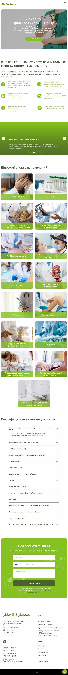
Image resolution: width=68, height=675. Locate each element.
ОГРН (48, 625)
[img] (17, 186)
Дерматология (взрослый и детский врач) (51, 374)
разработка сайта (44, 661)
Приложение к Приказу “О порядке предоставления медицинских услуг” (50, 630)
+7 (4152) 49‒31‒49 (9, 651)
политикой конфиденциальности (39, 591)
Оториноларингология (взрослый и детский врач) (51, 256)
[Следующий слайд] (64, 138)
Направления (43, 652)
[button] (33, 39)
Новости (41, 649)
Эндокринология (17, 197)
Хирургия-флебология (51, 315)
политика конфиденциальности (13, 661)
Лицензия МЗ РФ (44, 621)
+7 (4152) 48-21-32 (9, 653)
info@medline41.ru (9, 648)
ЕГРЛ (52, 625)
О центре (41, 646)
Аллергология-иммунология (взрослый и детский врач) (17, 374)
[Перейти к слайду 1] (33, 152)
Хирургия (51, 345)
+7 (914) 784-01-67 (9, 656)
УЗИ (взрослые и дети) (17, 256)
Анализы (51, 197)
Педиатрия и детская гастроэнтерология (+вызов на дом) (17, 226)
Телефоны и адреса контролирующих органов (47, 634)
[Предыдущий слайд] (3, 138)
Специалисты (43, 655)
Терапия (17, 315)
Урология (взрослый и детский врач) (51, 285)
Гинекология (17, 285)
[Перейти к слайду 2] (34, 152)
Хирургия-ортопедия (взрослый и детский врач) (17, 344)
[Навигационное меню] (65, 3)
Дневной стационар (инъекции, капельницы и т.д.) (34, 403)
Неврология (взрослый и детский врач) (51, 226)
